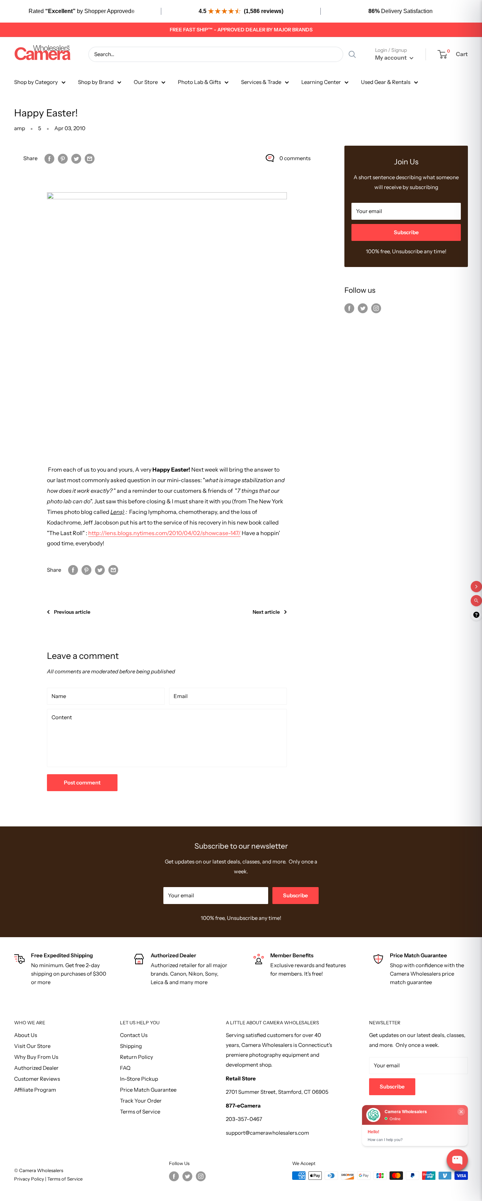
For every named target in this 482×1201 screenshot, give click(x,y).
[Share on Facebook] (49, 158)
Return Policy (136, 1057)
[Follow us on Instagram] (376, 308)
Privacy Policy (29, 1179)
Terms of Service (140, 1111)
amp (19, 128)
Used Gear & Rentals (385, 82)
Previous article (72, 612)
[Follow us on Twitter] (363, 308)
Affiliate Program (35, 1089)
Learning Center (321, 82)
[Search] (352, 54)
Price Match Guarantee (148, 1089)
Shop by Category (36, 82)
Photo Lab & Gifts (199, 82)
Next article (266, 612)
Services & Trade (261, 82)
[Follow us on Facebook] (349, 308)
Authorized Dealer (36, 1067)
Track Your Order (141, 1100)
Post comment (82, 782)
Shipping (131, 1046)
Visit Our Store (32, 1046)
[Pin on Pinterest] (63, 158)
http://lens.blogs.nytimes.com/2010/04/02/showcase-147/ (164, 532)
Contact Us (133, 1035)
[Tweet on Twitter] (76, 158)
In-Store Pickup (139, 1078)
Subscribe (406, 232)
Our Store (146, 82)
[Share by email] (90, 158)
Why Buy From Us (36, 1057)
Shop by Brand (96, 82)
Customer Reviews (37, 1078)
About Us (25, 1035)
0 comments (295, 158)
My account (391, 57)
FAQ (125, 1067)
